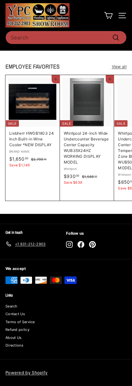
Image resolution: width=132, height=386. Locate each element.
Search (11, 306)
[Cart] (108, 15)
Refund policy (17, 329)
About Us (13, 337)
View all (119, 66)
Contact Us (15, 314)
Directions (14, 345)
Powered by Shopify (26, 372)
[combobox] (66, 37)
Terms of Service (20, 322)
